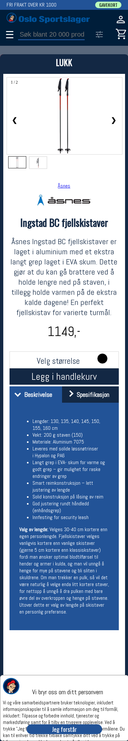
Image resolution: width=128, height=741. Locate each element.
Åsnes (64, 185)
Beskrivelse (36, 394)
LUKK (64, 62)
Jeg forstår (64, 729)
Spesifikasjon (91, 394)
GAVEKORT (108, 5)
